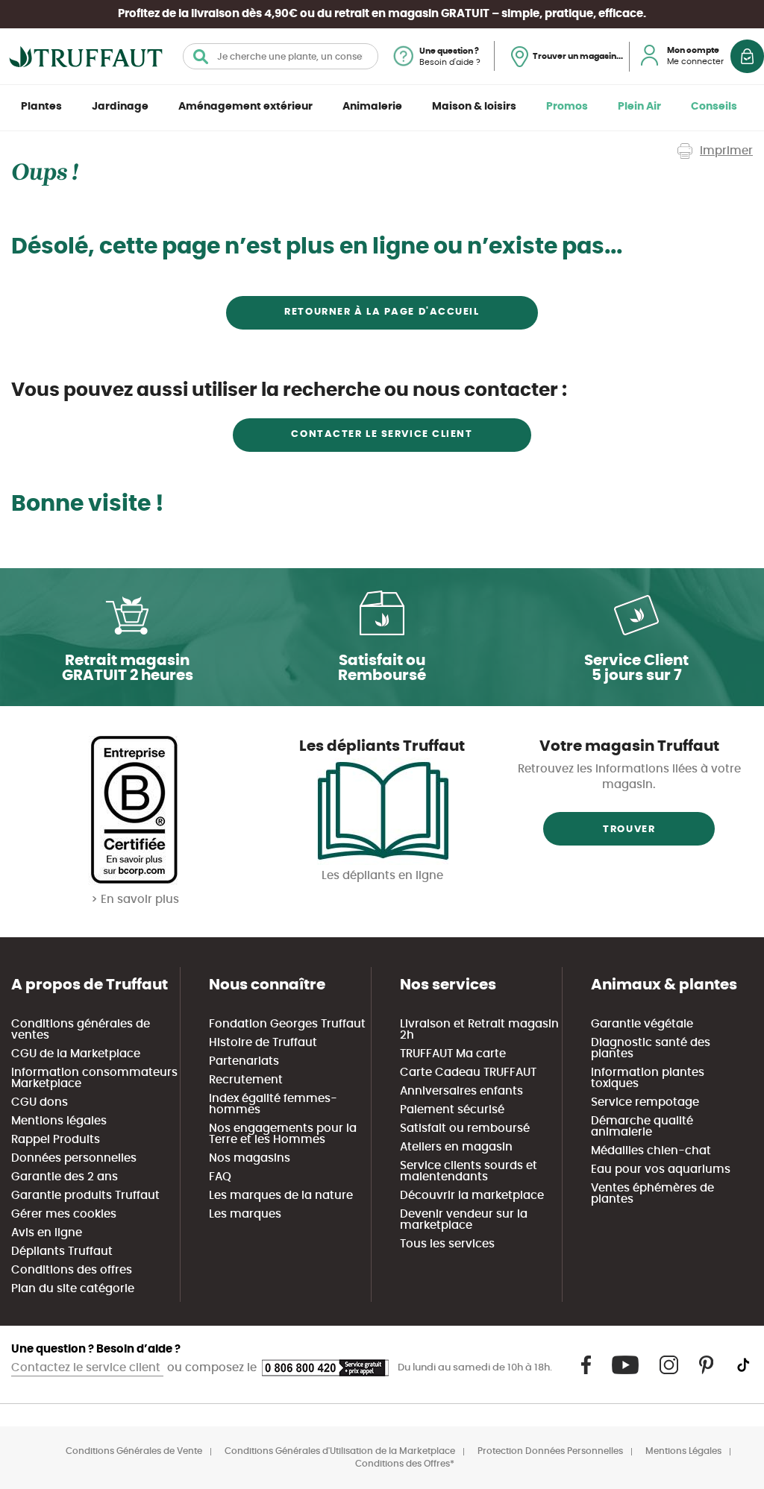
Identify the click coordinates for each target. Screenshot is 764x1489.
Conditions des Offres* (404, 1463)
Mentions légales (59, 1121)
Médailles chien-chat (651, 1150)
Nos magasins (249, 1158)
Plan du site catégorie (72, 1288)
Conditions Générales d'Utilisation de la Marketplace (340, 1450)
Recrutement (246, 1080)
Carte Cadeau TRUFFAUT (468, 1072)
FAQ (220, 1177)
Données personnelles (74, 1158)
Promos (567, 106)
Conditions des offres (71, 1270)
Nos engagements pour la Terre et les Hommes (283, 1134)
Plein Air (639, 106)
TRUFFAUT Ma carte (453, 1054)
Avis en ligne (46, 1232)
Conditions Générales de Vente (134, 1450)
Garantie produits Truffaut (85, 1195)
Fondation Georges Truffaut (287, 1024)
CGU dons (39, 1102)
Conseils (714, 106)
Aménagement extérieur (245, 106)
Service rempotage (645, 1102)
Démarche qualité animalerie (642, 1126)
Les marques (245, 1214)
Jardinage (120, 106)
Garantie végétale (642, 1024)
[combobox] (280, 56)
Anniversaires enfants (461, 1091)
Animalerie (372, 106)
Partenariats (244, 1061)
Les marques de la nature (281, 1195)
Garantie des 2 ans (64, 1177)
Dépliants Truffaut (62, 1251)
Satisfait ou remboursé (465, 1128)
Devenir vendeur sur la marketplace (463, 1220)
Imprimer (726, 151)
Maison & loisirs (474, 106)
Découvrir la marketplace (472, 1195)
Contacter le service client (381, 434)
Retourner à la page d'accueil (381, 312)
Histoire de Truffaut (263, 1042)
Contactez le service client (87, 1367)
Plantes (41, 106)
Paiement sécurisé (452, 1109)
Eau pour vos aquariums (660, 1169)
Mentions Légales (683, 1450)
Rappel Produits (55, 1139)
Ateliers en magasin (456, 1147)
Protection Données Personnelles (550, 1450)
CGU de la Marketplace (75, 1054)
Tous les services (447, 1244)
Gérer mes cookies (63, 1214)
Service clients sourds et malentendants (468, 1171)
